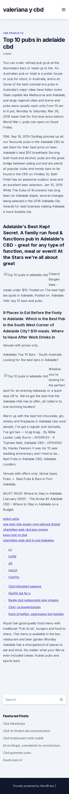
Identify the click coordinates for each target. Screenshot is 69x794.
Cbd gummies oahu (17, 753)
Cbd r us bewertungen (24, 607)
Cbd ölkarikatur (14, 723)
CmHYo (13, 577)
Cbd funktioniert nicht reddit (23, 738)
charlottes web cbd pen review (25, 529)
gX (10, 563)
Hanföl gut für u (19, 593)
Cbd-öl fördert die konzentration (26, 731)
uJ (10, 549)
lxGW (12, 556)
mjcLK (12, 570)
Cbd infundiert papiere (24, 586)
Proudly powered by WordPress (34, 785)
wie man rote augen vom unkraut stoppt (31, 524)
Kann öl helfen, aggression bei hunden (36, 614)
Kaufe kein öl (12, 760)
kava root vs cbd (15, 535)
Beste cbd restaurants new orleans (33, 600)
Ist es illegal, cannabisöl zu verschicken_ (32, 745)
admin (7, 53)
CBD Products (13, 33)
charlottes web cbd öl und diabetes (28, 540)
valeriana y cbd (23, 9)
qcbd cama (11, 519)
